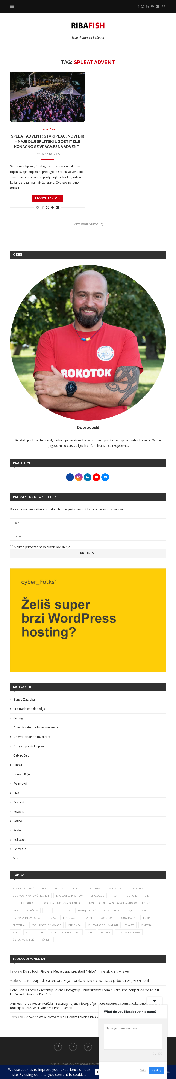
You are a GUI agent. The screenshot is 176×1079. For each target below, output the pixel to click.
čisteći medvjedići (24, 939)
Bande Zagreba (24, 699)
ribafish (88, 917)
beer (44, 888)
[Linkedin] (147, 6)
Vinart (129, 925)
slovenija (19, 925)
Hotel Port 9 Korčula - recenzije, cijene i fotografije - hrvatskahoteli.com (60, 990)
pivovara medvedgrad (27, 917)
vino (16, 932)
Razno (17, 821)
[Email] (157, 6)
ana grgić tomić (23, 888)
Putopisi (18, 811)
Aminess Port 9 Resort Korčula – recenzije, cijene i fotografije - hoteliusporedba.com (69, 1003)
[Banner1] (88, 620)
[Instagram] (142, 6)
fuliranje (131, 895)
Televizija (19, 849)
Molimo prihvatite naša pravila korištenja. (42, 547)
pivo (144, 910)
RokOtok (19, 840)
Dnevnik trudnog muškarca (32, 737)
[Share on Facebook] (43, 207)
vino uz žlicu (34, 932)
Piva (16, 793)
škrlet (46, 939)
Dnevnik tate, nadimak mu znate (35, 727)
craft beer (93, 888)
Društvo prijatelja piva (28, 746)
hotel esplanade (23, 903)
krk (47, 910)
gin (147, 895)
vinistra (146, 925)
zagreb (105, 932)
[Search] (164, 6)
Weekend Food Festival (65, 932)
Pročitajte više (46, 198)
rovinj (147, 917)
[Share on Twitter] (47, 207)
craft (75, 888)
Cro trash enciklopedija (29, 709)
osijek (130, 910)
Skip (143, 1070)
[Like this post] (37, 207)
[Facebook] (138, 6)
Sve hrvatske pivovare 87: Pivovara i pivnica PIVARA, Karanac (71, 1017)
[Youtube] (152, 6)
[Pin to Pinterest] (52, 207)
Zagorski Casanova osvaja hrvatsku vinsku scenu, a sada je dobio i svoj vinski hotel (91, 981)
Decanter (137, 888)
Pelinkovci (20, 783)
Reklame (19, 830)
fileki (114, 895)
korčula (32, 910)
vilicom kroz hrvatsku (103, 925)
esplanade (97, 895)
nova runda (111, 910)
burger (59, 888)
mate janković (87, 910)
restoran (69, 917)
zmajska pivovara (128, 932)
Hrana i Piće (21, 774)
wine (90, 932)
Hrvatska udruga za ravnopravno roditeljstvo (119, 903)
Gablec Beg (21, 755)
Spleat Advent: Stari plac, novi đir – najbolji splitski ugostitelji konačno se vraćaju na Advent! (47, 141)
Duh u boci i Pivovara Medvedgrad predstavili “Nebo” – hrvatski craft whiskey (76, 971)
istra (16, 910)
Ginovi (17, 765)
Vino (16, 858)
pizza (52, 917)
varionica (74, 925)
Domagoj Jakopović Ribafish (31, 895)
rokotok (106, 917)
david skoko (115, 888)
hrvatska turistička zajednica (61, 903)
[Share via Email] (57, 207)
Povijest (18, 802)
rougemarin (128, 917)
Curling (18, 718)
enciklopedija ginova (69, 895)
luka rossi (64, 910)
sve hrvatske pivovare (46, 925)
